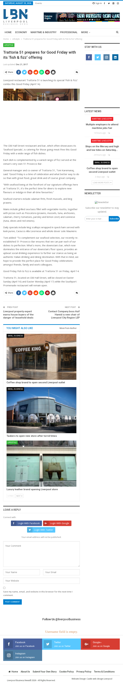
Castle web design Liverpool (99, 678)
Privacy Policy (83, 671)
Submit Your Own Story (45, 671)
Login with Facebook (29, 523)
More (84, 32)
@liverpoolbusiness (68, 619)
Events (38, 3)
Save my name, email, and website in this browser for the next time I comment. (38, 593)
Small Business (15, 336)
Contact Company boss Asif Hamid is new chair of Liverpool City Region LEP (64, 314)
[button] (82, 17)
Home (8, 32)
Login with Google (59, 523)
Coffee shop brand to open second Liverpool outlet (36, 382)
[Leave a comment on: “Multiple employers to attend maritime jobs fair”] (109, 133)
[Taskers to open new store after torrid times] (41, 410)
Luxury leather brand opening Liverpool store (32, 489)
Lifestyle (8, 45)
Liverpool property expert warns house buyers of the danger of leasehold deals (18, 314)
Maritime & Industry (43, 32)
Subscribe (114, 219)
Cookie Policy (66, 671)
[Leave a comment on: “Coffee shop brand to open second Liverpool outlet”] (108, 176)
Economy (21, 32)
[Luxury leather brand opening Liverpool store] (41, 464)
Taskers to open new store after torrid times (32, 435)
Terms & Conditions (104, 671)
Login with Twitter (43, 529)
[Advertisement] (102, 86)
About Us (25, 671)
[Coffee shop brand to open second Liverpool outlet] (41, 357)
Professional (69, 32)
